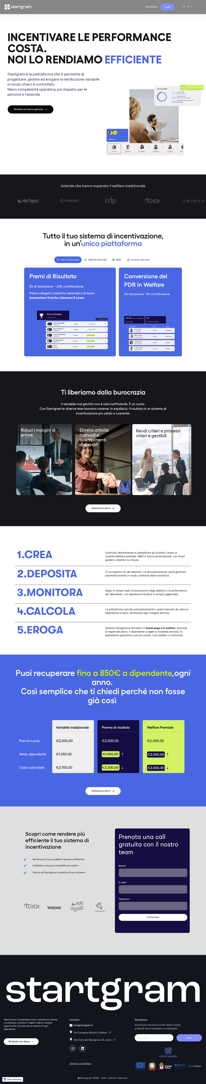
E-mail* (123, 882)
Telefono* (124, 899)
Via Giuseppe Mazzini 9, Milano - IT (92, 1032)
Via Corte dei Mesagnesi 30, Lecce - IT (95, 1040)
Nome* (122, 866)
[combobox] (187, 7)
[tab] (68, 259)
